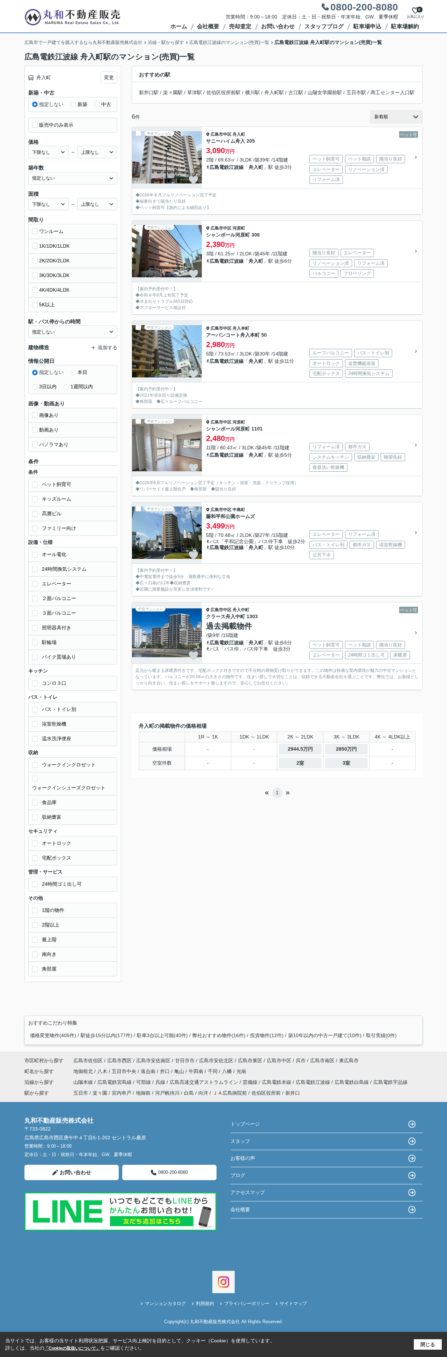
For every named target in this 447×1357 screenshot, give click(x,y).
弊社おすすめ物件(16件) (219, 1035)
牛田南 (197, 1071)
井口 (165, 1071)
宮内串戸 (121, 1093)
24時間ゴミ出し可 (62, 884)
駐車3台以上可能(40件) (162, 1035)
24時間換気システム (64, 569)
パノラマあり (53, 444)
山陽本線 (83, 1082)
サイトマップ (293, 1303)
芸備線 (251, 1082)
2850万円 (346, 749)
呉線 (161, 1082)
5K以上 (47, 304)
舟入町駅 (274, 92)
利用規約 (205, 1303)
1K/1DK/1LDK (54, 246)
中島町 (239, 509)
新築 (82, 104)
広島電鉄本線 (277, 1082)
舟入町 (239, 134)
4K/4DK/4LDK (54, 290)
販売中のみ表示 (56, 125)
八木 (103, 1071)
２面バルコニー (59, 598)
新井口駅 (149, 92)
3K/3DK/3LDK (54, 275)
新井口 (292, 1093)
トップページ (245, 1124)
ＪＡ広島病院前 (230, 1093)
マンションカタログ (165, 1303)
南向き (49, 954)
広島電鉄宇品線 (390, 1082)
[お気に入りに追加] (193, 180)
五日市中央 (125, 1071)
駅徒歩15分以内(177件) (106, 1035)
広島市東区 (250, 1060)
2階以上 (50, 925)
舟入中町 (241, 609)
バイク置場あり (59, 657)
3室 (346, 763)
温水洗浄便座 (56, 738)
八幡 (227, 1071)
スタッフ (240, 1141)
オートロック (56, 843)
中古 (106, 104)
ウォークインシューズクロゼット (68, 787)
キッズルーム (56, 499)
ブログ (237, 1175)
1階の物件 (53, 910)
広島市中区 (221, 134)
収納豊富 (51, 817)
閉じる (427, 1344)
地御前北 (83, 1071)
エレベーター (56, 583)
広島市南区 (322, 1060)
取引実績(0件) (381, 1035)
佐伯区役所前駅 (223, 92)
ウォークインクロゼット (69, 764)
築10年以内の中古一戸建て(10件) (324, 1035)
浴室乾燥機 (54, 724)
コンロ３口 (54, 683)
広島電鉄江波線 (227, 167)
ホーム (178, 26)
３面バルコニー (59, 613)
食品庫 (49, 802)
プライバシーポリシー (247, 1303)
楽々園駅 (173, 92)
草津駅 (194, 92)
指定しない (51, 104)
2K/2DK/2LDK (54, 260)
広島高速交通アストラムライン (205, 1082)
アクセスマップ (247, 1192)
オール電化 (54, 554)
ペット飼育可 (56, 484)
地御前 (143, 1093)
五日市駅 (356, 92)
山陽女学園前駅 (325, 92)
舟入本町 (241, 328)
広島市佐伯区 (88, 1060)
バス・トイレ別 (59, 709)
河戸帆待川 (167, 1093)
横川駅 (252, 92)
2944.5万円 (300, 749)
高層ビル (51, 513)
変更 (109, 77)
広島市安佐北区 (216, 1060)
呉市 (301, 1060)
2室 (300, 763)
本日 (82, 372)
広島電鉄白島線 (352, 1082)
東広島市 (349, 1060)
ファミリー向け (59, 528)
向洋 (203, 1093)
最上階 (49, 939)
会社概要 (208, 26)
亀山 (179, 1071)
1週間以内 (82, 386)
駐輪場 (49, 642)
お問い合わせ (278, 26)
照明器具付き (56, 627)
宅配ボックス (56, 858)
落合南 (149, 1071)
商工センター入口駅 (393, 92)
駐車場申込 (367, 26)
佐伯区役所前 (266, 1093)
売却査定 (240, 26)
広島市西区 (119, 1060)
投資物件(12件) (267, 1035)
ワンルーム (51, 231)
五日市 (80, 1093)
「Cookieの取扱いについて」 (72, 1348)
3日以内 (48, 386)
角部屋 (49, 969)
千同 (213, 1071)
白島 (189, 1093)
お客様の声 (242, 1158)
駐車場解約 (405, 26)
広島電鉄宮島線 (115, 1082)
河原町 (239, 228)
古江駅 (295, 92)
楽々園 (100, 1093)
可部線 (144, 1082)
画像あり (49, 415)
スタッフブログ (324, 26)
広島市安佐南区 (153, 1060)
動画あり (49, 430)
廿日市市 (185, 1060)
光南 (241, 1071)
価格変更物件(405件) (53, 1035)
